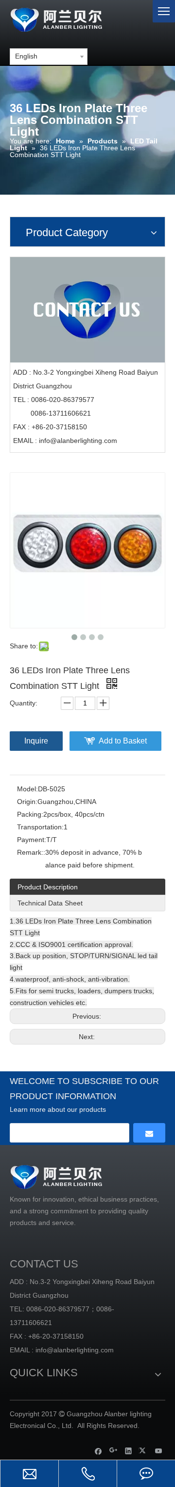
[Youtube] (159, 1451)
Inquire (36, 741)
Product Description (48, 887)
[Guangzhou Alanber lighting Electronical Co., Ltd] (70, 18)
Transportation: (40, 827)
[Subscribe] (149, 1133)
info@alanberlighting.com (78, 440)
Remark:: (31, 852)
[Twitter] (144, 1451)
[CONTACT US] (87, 309)
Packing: (30, 814)
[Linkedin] (128, 1451)
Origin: (27, 801)
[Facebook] (98, 1451)
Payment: (31, 840)
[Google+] (113, 1451)
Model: (27, 789)
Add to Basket (123, 741)
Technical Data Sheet (50, 903)
